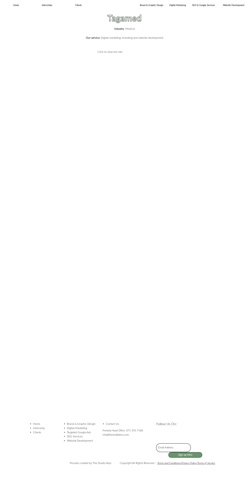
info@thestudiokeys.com (116, 435)
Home (16, 5)
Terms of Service (206, 463)
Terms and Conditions (169, 463)
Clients (78, 5)
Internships (47, 5)
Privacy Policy (189, 463)
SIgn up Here (185, 455)
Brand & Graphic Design (151, 5)
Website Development (233, 5)
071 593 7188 (134, 430)
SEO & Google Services (203, 5)
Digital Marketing (177, 5)
